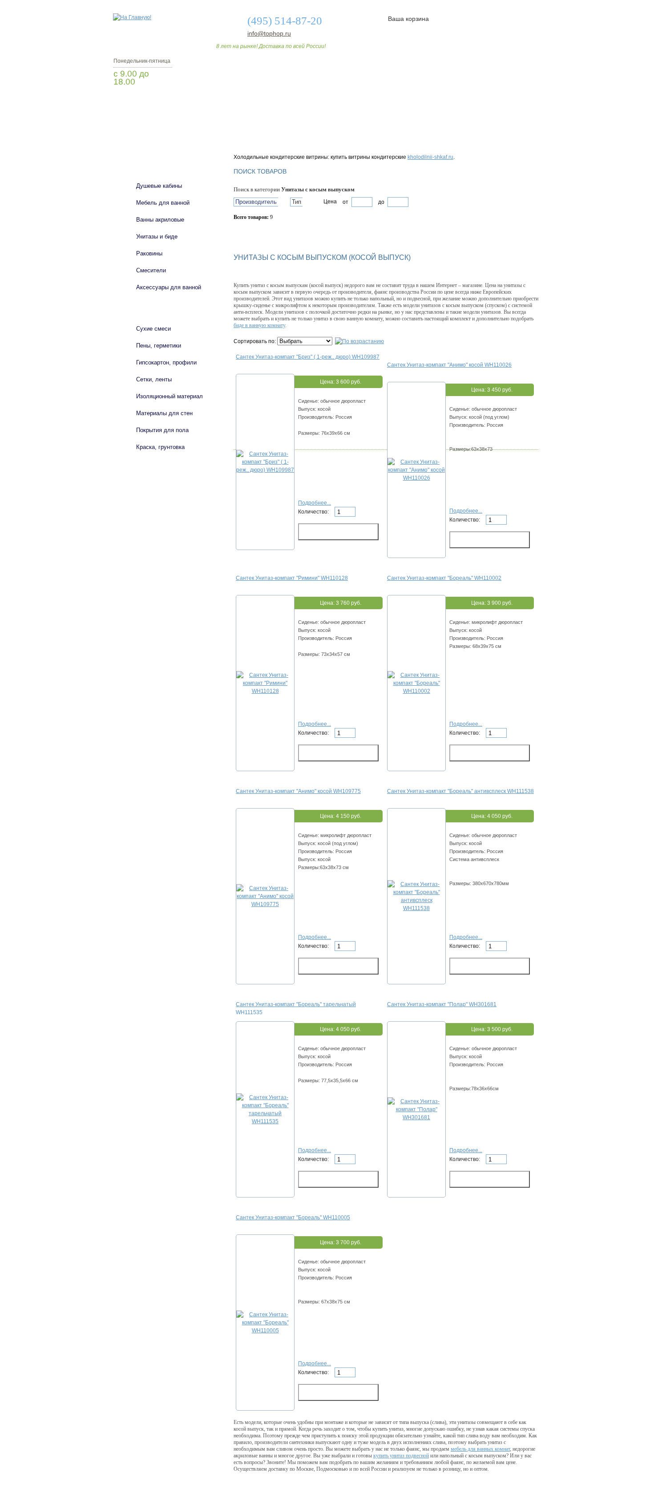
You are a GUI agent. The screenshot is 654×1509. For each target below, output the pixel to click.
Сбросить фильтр (274, 233)
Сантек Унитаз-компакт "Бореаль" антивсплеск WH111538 (460, 791)
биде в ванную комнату (259, 325)
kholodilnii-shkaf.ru (430, 157)
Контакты (504, 135)
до (380, 202)
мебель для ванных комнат (480, 1449)
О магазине (252, 135)
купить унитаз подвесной (401, 1455)
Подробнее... (314, 503)
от (345, 202)
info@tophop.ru (269, 33)
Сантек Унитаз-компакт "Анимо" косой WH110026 (449, 365)
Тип (296, 201)
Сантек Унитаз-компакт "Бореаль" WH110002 (444, 578)
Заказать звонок (160, 104)
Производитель (256, 201)
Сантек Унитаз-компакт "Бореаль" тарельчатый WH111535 (296, 1008)
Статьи (386, 135)
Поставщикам (443, 135)
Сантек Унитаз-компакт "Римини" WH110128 (292, 578)
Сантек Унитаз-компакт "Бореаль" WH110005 (293, 1217)
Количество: (314, 512)
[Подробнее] (265, 470)
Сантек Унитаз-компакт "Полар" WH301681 (442, 1004)
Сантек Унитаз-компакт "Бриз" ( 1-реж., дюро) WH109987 (307, 357)
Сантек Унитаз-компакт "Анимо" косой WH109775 (298, 791)
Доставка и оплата (322, 135)
